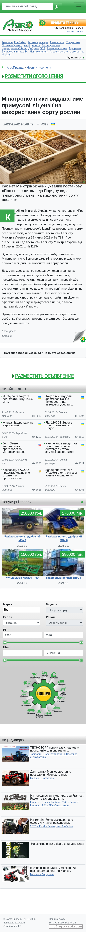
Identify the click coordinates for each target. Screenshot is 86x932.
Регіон (7, 617)
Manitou (34, 778)
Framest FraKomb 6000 (54, 802)
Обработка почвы (54, 754)
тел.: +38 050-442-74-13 (62, 922)
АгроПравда (15, 67)
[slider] (5, 642)
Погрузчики (48, 778)
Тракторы (35, 754)
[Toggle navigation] (78, 6)
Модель (51, 604)
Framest (34, 802)
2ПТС (33, 826)
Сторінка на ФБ (12, 926)
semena (45, 67)
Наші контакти (57, 919)
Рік (5, 629)
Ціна (6, 647)
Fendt (42, 826)
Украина (7, 335)
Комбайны (67, 826)
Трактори (64, 436)
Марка (7, 604)
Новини (32, 67)
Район (50, 617)
